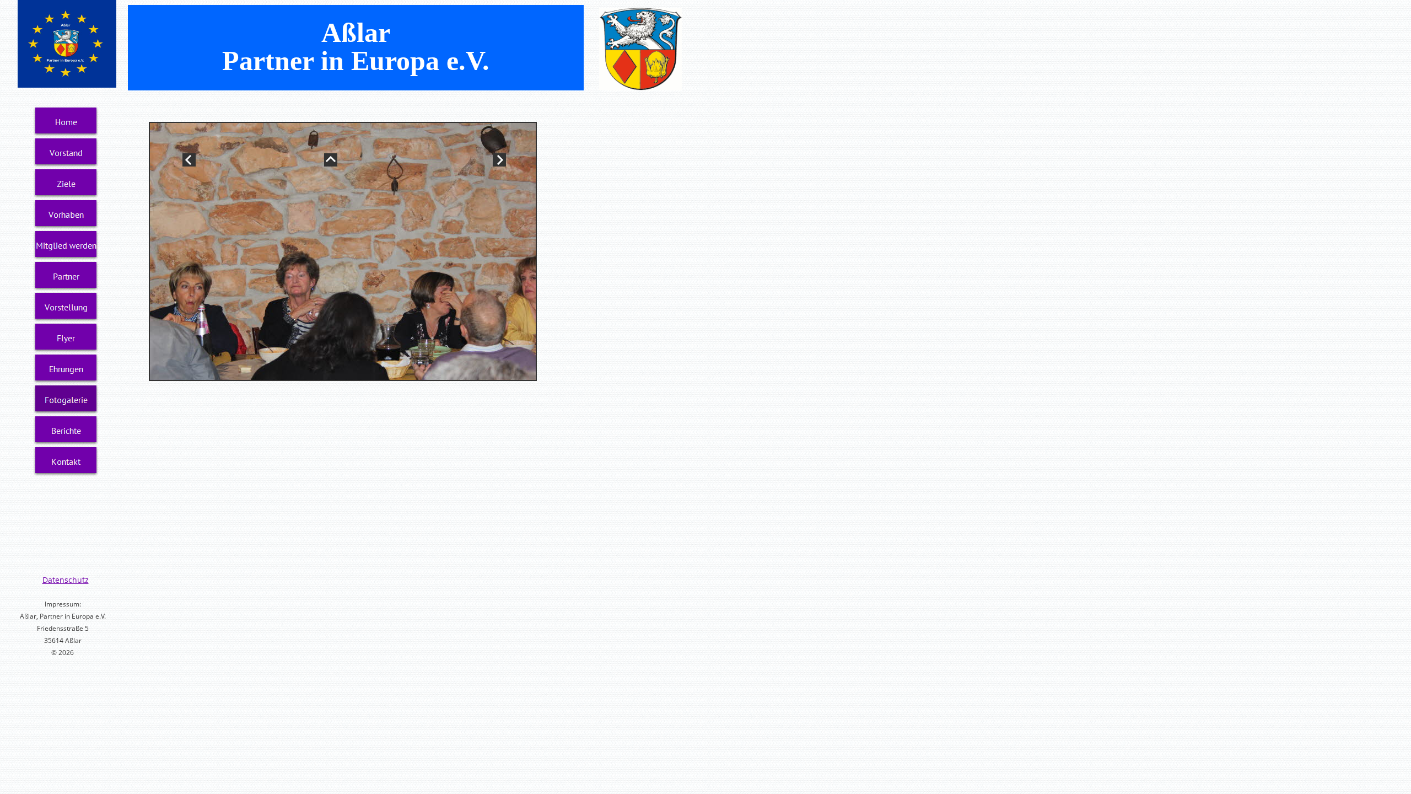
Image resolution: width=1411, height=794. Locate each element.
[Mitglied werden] (66, 245)
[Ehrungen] (66, 368)
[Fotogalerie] (66, 399)
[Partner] (66, 276)
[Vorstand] (66, 152)
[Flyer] (66, 338)
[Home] (66, 121)
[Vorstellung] (66, 307)
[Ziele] (66, 183)
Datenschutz (65, 580)
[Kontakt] (66, 461)
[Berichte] (66, 430)
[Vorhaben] (66, 214)
